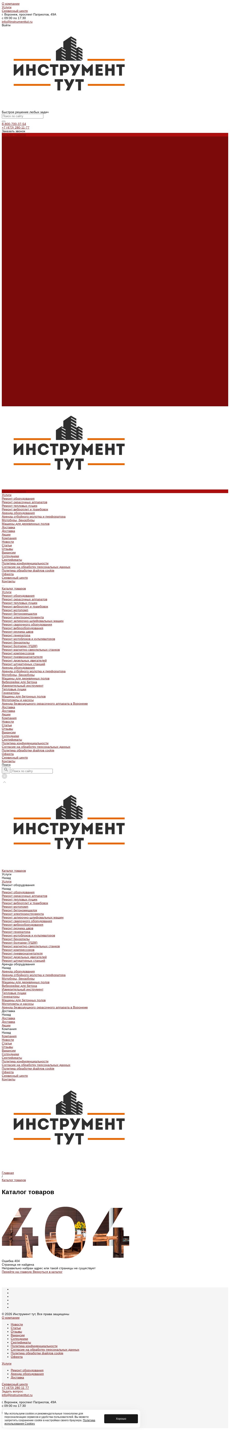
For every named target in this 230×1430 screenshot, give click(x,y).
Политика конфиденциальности (25, 206)
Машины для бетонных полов (24, 340)
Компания (9, 361)
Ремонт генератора (16, 278)
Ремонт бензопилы (16, 286)
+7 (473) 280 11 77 (15, 1388)
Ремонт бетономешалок (19, 257)
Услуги (6, 7)
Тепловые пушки (14, 332)
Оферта (8, 217)
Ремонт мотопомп (15, 253)
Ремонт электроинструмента (23, 260)
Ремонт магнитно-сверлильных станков (31, 293)
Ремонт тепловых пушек (19, 149)
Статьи (7, 188)
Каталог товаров (14, 232)
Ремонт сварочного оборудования (27, 268)
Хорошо (121, 1418)
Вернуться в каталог (47, 1272)
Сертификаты (12, 203)
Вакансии (9, 196)
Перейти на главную (17, 1272)
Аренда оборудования (18, 156)
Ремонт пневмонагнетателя (22, 300)
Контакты (8, 404)
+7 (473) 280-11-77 (15, 127)
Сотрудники (10, 199)
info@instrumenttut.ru (17, 21)
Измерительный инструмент (22, 329)
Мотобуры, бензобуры (18, 163)
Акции (6, 358)
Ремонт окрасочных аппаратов (24, 145)
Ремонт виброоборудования (22, 271)
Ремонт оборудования (18, 142)
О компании (11, 3)
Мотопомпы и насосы (18, 343)
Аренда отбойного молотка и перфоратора (34, 160)
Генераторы (11, 336)
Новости (8, 185)
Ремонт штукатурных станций (23, 307)
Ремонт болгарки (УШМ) (20, 289)
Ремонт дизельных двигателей (24, 304)
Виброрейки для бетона (19, 325)
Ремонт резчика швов (17, 275)
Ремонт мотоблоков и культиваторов (28, 282)
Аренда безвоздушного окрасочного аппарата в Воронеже (45, 347)
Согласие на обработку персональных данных (36, 210)
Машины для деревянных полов (25, 167)
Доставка (8, 170)
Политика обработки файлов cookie (28, 214)
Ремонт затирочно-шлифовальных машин (33, 264)
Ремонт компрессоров (18, 296)
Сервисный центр (15, 11)
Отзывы (7, 192)
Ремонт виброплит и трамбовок (25, 152)
